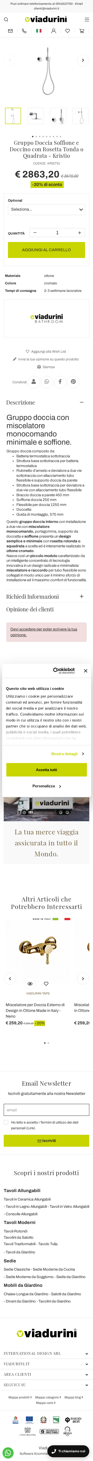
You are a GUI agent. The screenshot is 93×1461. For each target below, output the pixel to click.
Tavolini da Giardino (54, 1301)
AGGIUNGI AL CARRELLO (46, 250)
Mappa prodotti (19, 1397)
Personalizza (43, 786)
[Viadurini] (46, 19)
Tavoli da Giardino (20, 1252)
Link (31, 1128)
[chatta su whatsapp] (8, 1453)
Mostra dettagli (64, 754)
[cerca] (6, 19)
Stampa (48, 367)
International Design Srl (32, 1353)
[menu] (87, 19)
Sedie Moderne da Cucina (54, 1269)
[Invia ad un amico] (34, 382)
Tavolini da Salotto (18, 1237)
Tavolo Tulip (48, 1244)
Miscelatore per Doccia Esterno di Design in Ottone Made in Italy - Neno (35, 1010)
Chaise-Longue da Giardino (26, 1294)
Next (83, 60)
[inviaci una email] (10, 31)
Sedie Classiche (17, 1269)
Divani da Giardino (21, 1301)
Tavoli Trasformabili (19, 1244)
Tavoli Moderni (19, 1222)
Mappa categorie (47, 1397)
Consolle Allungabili (21, 1214)
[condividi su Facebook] (60, 382)
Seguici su (15, 1384)
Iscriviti (48, 1140)
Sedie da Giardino (71, 1277)
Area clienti (17, 1374)
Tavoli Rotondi (15, 1231)
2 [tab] (53, 1047)
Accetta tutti (46, 769)
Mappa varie (45, 1403)
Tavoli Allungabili (22, 1190)
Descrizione (20, 402)
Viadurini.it (17, 1363)
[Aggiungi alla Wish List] (46, 983)
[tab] (46, 402)
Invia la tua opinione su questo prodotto (48, 359)
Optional (15, 200)
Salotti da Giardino (66, 1294)
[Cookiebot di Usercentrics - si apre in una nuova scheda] (55, 671)
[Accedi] (54, 31)
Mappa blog (73, 1397)
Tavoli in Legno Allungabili (26, 1207)
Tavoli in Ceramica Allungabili (27, 1199)
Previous (10, 60)
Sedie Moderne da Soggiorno (30, 1277)
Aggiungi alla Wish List (48, 351)
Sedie (10, 1260)
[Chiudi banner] (85, 670)
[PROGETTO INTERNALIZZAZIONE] (36, 1420)
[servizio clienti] (24, 31)
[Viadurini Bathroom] (46, 318)
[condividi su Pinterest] (73, 382)
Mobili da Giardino (23, 1285)
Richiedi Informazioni (32, 596)
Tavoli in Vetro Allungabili (69, 1207)
